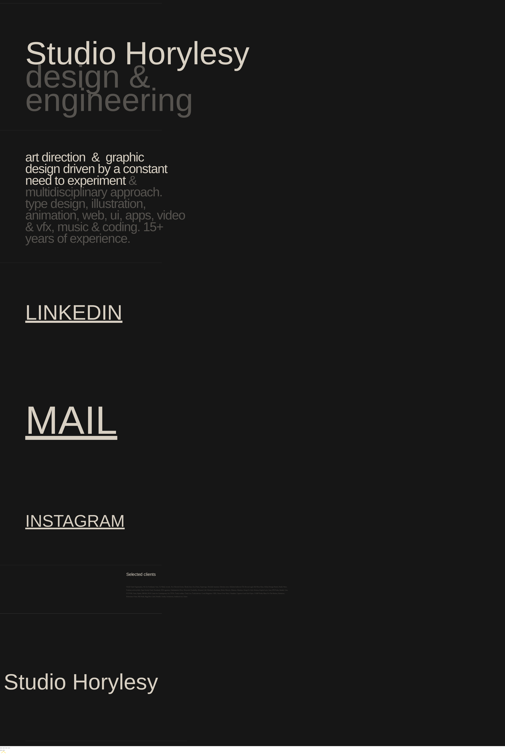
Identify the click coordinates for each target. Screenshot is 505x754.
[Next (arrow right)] (4, 750)
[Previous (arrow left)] (1, 750)
